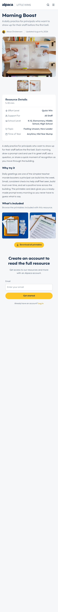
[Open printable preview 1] (15, 225)
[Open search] (48, 4)
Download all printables (31, 244)
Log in (41, 303)
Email (7, 281)
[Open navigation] (53, 4)
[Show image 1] (22, 85)
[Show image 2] (35, 85)
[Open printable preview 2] (43, 225)
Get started (29, 295)
